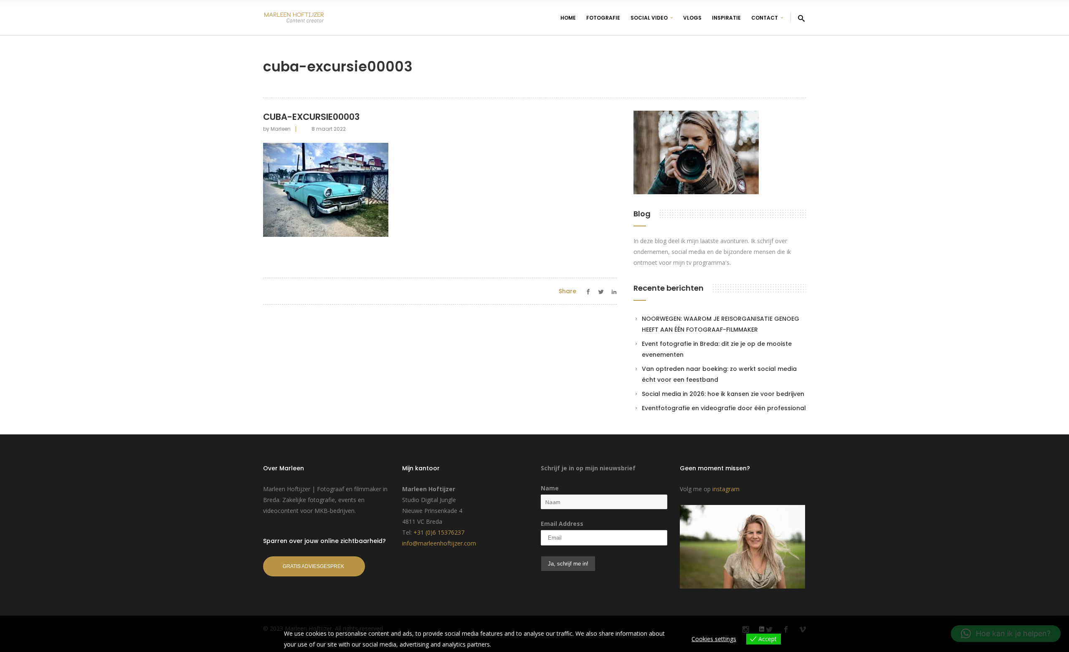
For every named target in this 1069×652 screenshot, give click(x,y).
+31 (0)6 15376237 (438, 532)
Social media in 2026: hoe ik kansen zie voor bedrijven (723, 394)
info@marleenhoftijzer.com (439, 543)
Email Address (562, 524)
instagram (726, 489)
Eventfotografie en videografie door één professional (724, 408)
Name (550, 488)
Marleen (281, 128)
